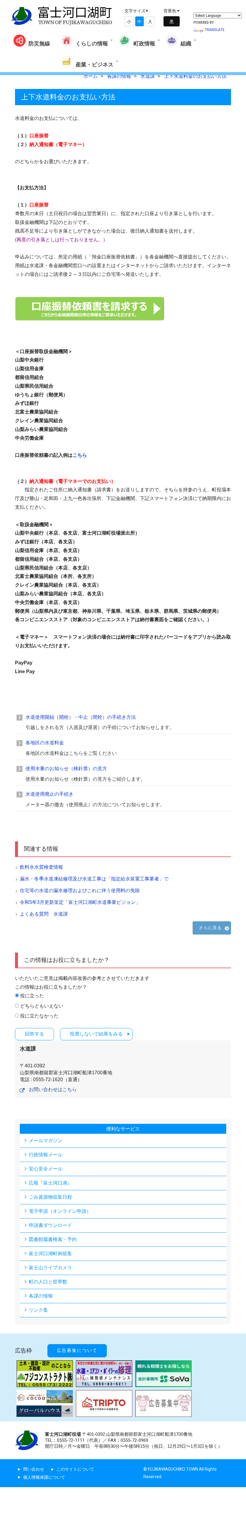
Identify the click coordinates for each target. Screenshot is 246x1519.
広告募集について (77, 1350)
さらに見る (210, 927)
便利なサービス (123, 1128)
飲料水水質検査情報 (41, 867)
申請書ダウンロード (50, 1225)
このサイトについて (75, 1469)
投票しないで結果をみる (96, 1033)
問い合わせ (33, 1469)
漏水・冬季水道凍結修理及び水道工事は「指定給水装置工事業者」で (94, 878)
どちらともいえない (41, 1005)
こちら (80, 455)
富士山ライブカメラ (50, 1267)
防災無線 (39, 43)
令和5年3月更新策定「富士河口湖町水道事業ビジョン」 (80, 902)
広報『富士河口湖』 (50, 1182)
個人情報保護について (44, 1477)
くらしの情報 (92, 43)
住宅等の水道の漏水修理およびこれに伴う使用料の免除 (80, 890)
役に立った (32, 995)
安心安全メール (45, 1168)
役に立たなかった (39, 1015)
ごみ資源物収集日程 (50, 1197)
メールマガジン (45, 1140)
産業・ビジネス (94, 64)
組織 (186, 43)
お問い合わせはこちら (53, 1089)
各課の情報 (41, 1295)
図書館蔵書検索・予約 (53, 1239)
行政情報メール (45, 1154)
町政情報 (144, 43)
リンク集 (38, 1310)
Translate (214, 29)
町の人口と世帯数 (48, 1281)
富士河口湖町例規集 (50, 1253)
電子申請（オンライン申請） (60, 1211)
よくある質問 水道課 (44, 914)
